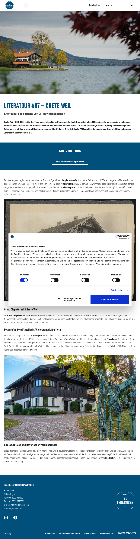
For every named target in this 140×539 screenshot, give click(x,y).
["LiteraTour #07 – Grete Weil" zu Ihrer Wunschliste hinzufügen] (133, 104)
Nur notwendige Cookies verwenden (69, 299)
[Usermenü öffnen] (27, 5)
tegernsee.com (107, 533)
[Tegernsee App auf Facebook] (15, 517)
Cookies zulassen (109, 299)
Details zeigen (117, 290)
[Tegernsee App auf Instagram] (6, 517)
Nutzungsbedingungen (69, 533)
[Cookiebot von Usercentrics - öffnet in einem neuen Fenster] (117, 237)
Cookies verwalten (127, 532)
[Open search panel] (125, 5)
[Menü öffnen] (132, 5)
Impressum (50, 533)
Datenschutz (90, 533)
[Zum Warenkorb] (118, 5)
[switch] (55, 280)
